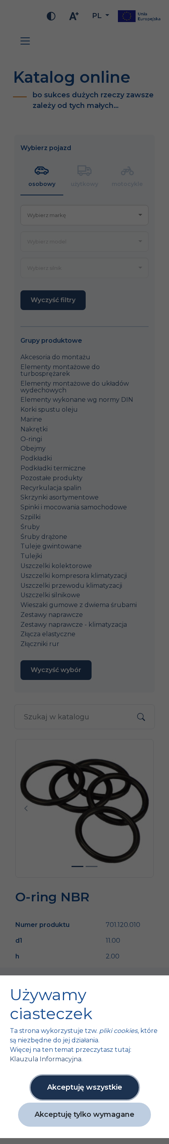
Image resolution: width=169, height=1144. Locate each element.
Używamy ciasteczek (51, 1004)
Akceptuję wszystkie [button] (84, 1087)
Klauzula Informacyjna (45, 1059)
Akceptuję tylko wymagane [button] (84, 1114)
